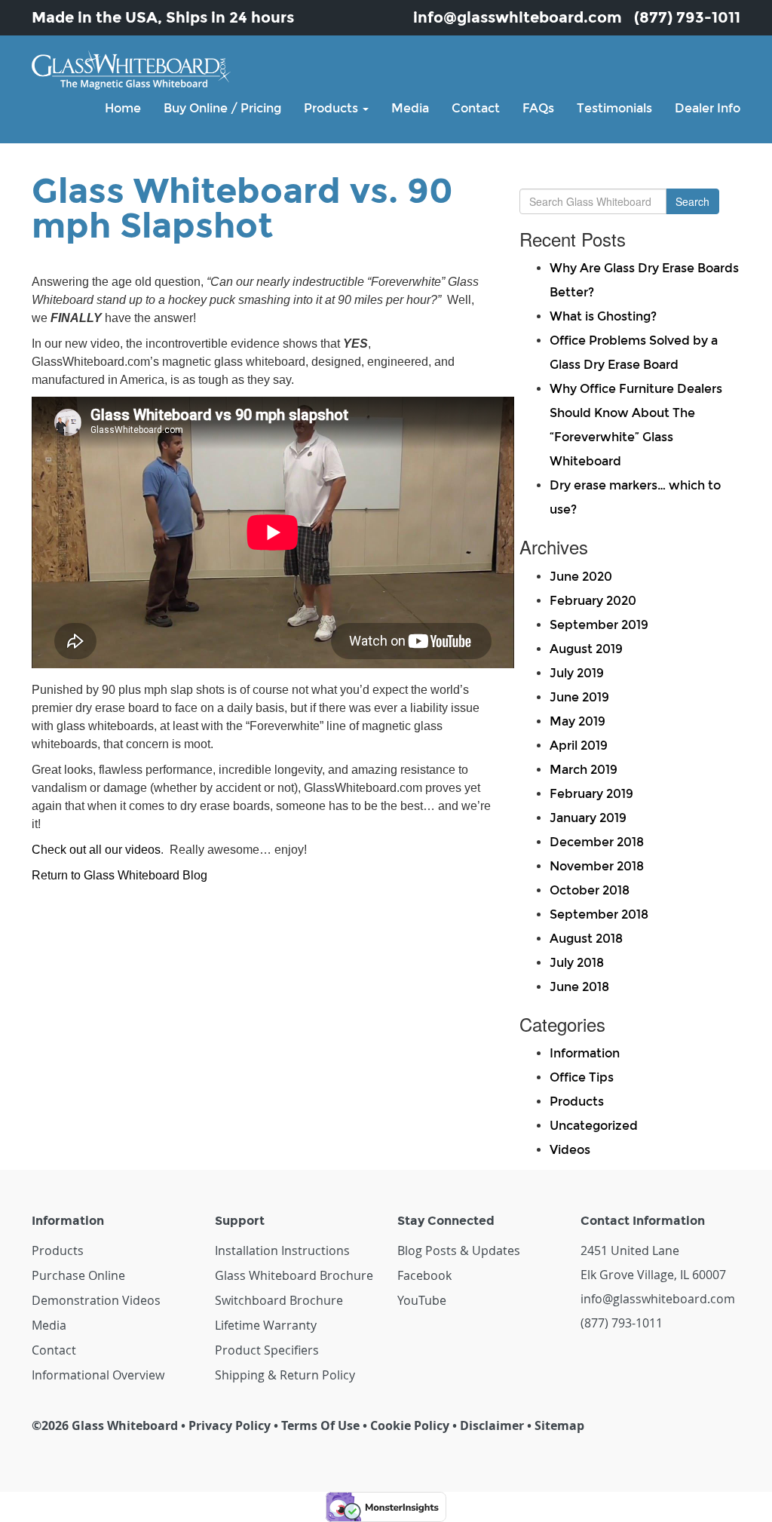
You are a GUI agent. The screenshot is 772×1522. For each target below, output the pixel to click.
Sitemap (559, 1425)
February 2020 (593, 601)
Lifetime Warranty (266, 1325)
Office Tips (582, 1077)
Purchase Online (78, 1275)
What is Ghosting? (603, 316)
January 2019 (588, 818)
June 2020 (581, 576)
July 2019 (577, 673)
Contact (476, 108)
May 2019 (577, 721)
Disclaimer (492, 1425)
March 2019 (583, 770)
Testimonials (614, 108)
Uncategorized (594, 1125)
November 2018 (597, 866)
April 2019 (579, 745)
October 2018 (590, 890)
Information (585, 1053)
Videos (570, 1150)
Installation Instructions (282, 1250)
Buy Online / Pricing (222, 108)
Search (692, 201)
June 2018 (579, 987)
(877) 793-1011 (687, 17)
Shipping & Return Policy (285, 1375)
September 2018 (599, 914)
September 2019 (599, 625)
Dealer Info (707, 108)
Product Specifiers (267, 1350)
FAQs (538, 108)
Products (332, 108)
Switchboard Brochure (279, 1300)
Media (410, 108)
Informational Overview (98, 1375)
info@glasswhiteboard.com (517, 17)
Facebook (424, 1275)
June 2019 (579, 697)
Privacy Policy (229, 1425)
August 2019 (586, 649)
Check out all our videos (96, 849)
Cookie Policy (409, 1425)
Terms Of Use (320, 1425)
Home (123, 108)
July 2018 (577, 963)
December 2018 (597, 842)
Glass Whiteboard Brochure (294, 1275)
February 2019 (591, 794)
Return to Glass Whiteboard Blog (119, 875)
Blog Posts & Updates (458, 1250)
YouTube (421, 1300)
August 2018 (586, 938)
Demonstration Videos (96, 1300)
